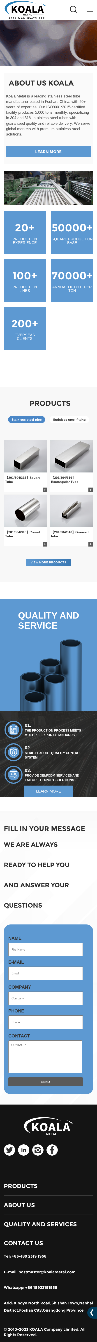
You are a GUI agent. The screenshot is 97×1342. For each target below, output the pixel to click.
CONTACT (19, 1035)
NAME (14, 938)
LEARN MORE (48, 151)
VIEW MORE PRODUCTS (48, 562)
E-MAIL (16, 962)
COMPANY (19, 987)
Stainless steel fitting (69, 419)
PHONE (16, 1010)
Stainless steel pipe (27, 419)
